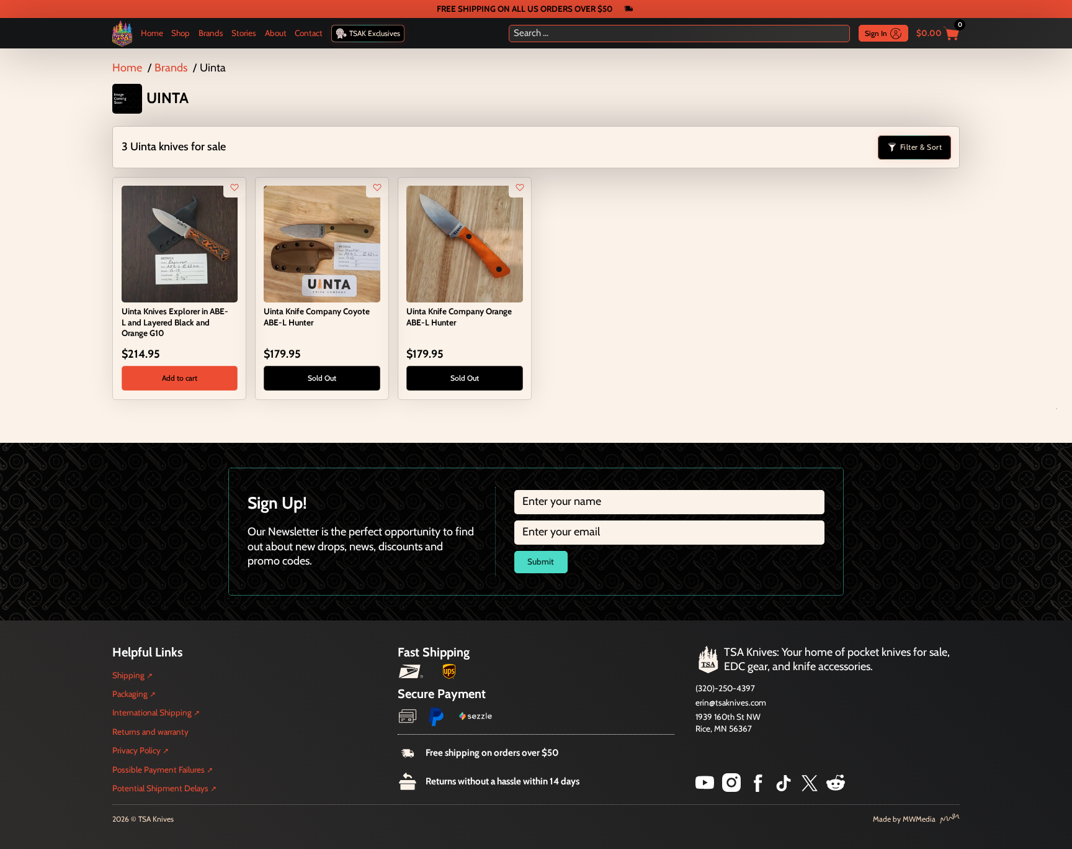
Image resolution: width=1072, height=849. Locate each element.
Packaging (130, 694)
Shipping (128, 675)
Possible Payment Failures (158, 769)
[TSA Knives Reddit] (835, 788)
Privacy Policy (136, 750)
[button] (180, 378)
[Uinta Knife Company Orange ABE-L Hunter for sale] (464, 243)
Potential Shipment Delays (160, 788)
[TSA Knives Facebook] (758, 788)
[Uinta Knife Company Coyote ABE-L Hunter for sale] (322, 243)
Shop (180, 33)
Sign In (876, 33)
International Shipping (152, 712)
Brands (211, 33)
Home (152, 33)
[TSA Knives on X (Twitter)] (809, 788)
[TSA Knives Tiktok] (783, 788)
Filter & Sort (921, 147)
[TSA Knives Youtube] (704, 788)
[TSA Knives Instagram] (731, 788)
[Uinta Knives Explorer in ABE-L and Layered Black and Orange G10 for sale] (180, 243)
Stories (243, 33)
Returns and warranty (150, 732)
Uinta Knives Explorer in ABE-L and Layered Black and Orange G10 (175, 321)
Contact (309, 33)
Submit (540, 561)
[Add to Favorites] (234, 187)
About (276, 33)
